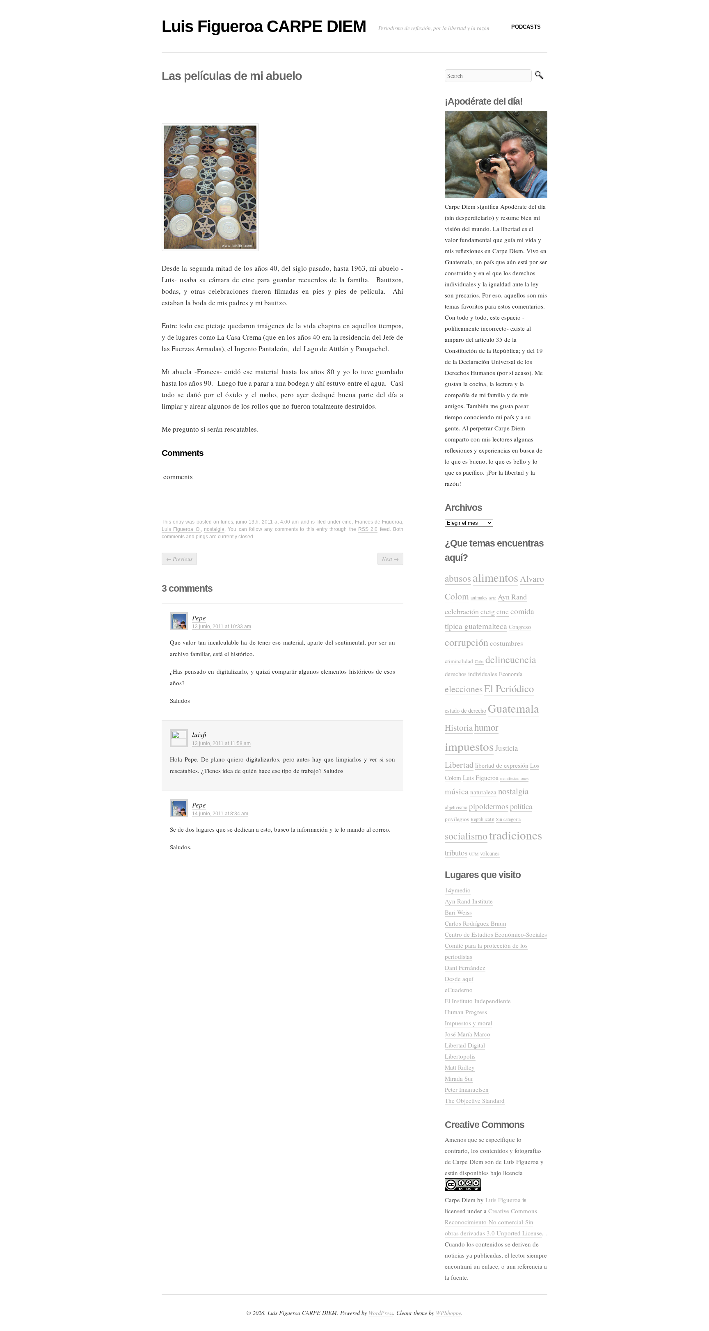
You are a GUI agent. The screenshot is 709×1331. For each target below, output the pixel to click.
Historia (459, 727)
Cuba (479, 661)
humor (486, 727)
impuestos (469, 746)
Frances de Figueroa (378, 522)
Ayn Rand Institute (469, 901)
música (457, 791)
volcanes (490, 853)
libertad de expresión (501, 765)
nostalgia (214, 529)
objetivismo (456, 807)
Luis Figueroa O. (181, 529)
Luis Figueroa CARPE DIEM (264, 26)
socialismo (466, 835)
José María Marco (467, 1034)
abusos (458, 578)
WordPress (380, 1313)
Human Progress (466, 1012)
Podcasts (526, 27)
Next (390, 559)
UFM (473, 854)
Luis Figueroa (481, 777)
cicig (487, 611)
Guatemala (513, 708)
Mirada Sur (459, 1078)
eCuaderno (459, 990)
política (521, 806)
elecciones (464, 689)
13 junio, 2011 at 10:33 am (221, 626)
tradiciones (515, 835)
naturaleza (483, 792)
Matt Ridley (460, 1067)
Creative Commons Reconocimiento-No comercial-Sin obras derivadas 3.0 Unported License (493, 1222)
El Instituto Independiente (478, 1001)
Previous (179, 559)
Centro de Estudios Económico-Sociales (496, 934)
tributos (456, 852)
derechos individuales (471, 674)
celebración (462, 611)
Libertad (459, 764)
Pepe (199, 617)
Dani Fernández (465, 967)
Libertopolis (460, 1056)
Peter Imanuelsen (467, 1089)
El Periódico (509, 688)
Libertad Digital (465, 1045)
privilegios (457, 819)
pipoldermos (488, 806)
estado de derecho (465, 710)
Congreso (520, 627)
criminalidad (459, 661)
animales (479, 598)
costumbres (506, 643)
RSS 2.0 (367, 529)
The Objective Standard (475, 1100)
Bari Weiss (458, 912)
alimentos (495, 577)
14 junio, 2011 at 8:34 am (220, 813)
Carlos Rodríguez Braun (475, 923)
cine (347, 522)
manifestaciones (514, 778)
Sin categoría (508, 819)
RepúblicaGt (482, 819)
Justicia (506, 748)
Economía (510, 674)
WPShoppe (448, 1313)
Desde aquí (459, 978)
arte (492, 598)
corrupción (466, 642)
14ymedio (458, 890)
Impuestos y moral (468, 1023)
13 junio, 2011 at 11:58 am (221, 743)
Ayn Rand (512, 596)
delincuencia (510, 659)
